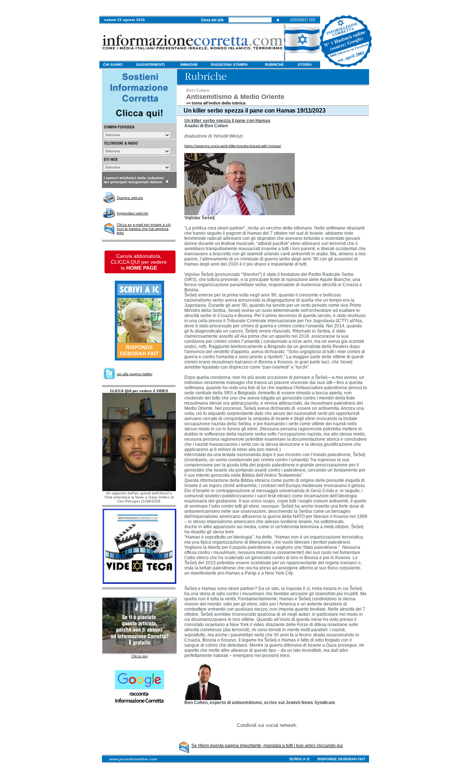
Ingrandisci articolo (132, 213)
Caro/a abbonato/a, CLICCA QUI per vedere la (139, 262)
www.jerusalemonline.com (133, 759)
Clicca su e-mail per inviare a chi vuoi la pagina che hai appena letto (144, 229)
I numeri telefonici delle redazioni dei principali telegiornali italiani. (134, 180)
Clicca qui (139, 656)
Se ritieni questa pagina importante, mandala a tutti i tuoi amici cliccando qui (267, 745)
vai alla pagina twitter (134, 374)
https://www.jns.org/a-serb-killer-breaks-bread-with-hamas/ (232, 146)
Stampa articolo (130, 198)
